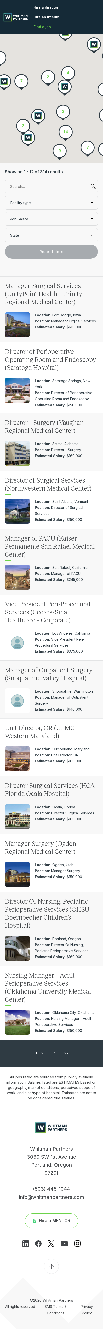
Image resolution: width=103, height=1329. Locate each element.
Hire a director (46, 7)
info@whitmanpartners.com (51, 1197)
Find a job (42, 27)
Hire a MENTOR (54, 1220)
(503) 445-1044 (51, 1189)
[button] (28, 138)
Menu (94, 17)
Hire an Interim (46, 17)
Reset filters (52, 251)
